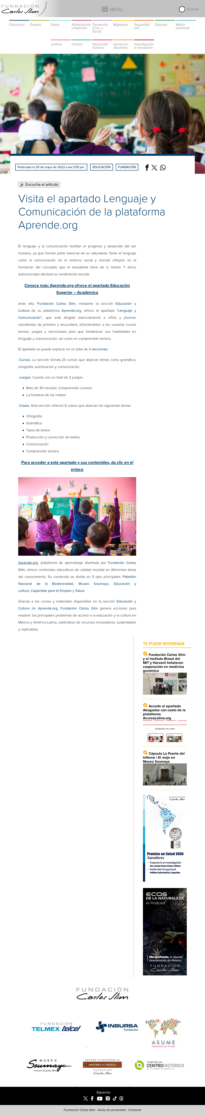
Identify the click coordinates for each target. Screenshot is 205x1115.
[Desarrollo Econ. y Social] (102, 18)
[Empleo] (40, 18)
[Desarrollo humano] (102, 38)
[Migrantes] (123, 18)
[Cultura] (82, 38)
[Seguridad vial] (144, 18)
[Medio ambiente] (186, 18)
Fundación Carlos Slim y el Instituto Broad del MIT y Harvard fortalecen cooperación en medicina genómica (164, 662)
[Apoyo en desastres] (123, 38)
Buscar (193, 9)
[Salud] (61, 18)
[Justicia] (61, 38)
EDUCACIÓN (101, 167)
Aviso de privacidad (112, 1110)
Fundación (127, 167)
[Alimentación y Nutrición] (82, 18)
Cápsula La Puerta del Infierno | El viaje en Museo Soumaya (164, 757)
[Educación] (19, 18)
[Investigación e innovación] (144, 38)
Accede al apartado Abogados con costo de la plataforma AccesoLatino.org (164, 712)
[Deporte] (165, 18)
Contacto (134, 1110)
